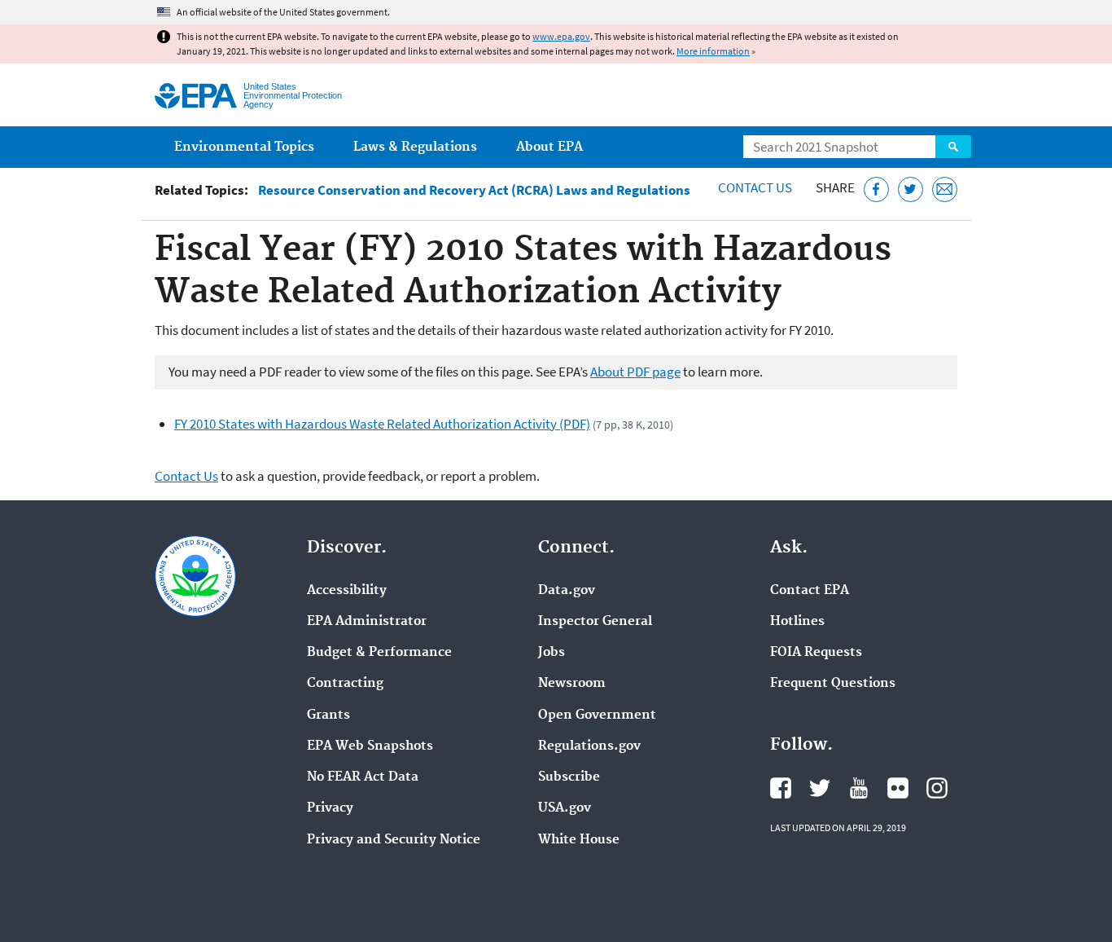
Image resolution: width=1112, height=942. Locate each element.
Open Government (597, 715)
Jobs (551, 652)
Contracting (345, 683)
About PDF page (635, 372)
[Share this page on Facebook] (876, 189)
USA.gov (564, 808)
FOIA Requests (816, 652)
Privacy (330, 808)
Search (953, 146)
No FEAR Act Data (362, 777)
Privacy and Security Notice (393, 840)
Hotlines (797, 621)
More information (713, 51)
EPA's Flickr (897, 788)
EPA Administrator (367, 621)
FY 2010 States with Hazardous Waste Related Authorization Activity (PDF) (382, 424)
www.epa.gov (561, 36)
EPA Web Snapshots (370, 746)
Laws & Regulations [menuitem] (415, 147)
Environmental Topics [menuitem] (244, 147)
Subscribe (569, 777)
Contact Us (755, 187)
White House (578, 840)
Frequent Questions (832, 683)
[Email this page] (944, 189)
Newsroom (572, 683)
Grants (328, 715)
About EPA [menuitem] (549, 147)
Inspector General (595, 621)
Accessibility (347, 590)
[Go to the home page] (196, 95)
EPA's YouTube (858, 788)
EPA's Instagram (937, 788)
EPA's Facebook (780, 788)
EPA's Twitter (819, 788)
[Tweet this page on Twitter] (910, 189)
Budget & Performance (379, 652)
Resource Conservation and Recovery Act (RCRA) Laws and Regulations (474, 190)
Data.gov (566, 590)
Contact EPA (809, 590)
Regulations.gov (589, 746)
